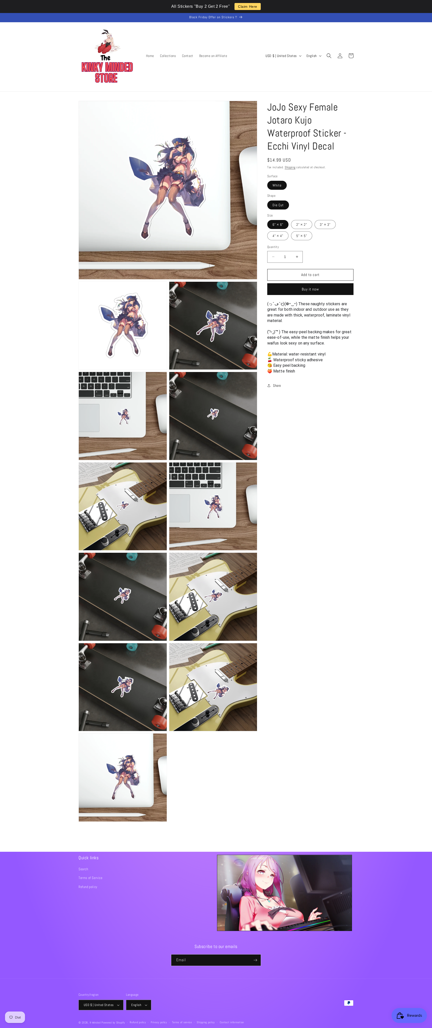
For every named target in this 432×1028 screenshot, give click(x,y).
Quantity (273, 247)
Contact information (232, 1022)
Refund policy (88, 886)
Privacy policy (159, 1022)
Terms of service (182, 1022)
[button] (329, 55)
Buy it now (310, 288)
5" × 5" (301, 236)
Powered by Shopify (113, 1022)
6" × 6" (277, 224)
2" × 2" (301, 224)
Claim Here (247, 6)
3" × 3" (325, 224)
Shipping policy (206, 1022)
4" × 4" (277, 236)
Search (83, 869)
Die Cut (278, 204)
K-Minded (95, 1022)
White (277, 185)
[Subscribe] (255, 960)
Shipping (290, 167)
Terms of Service (90, 878)
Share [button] (277, 385)
